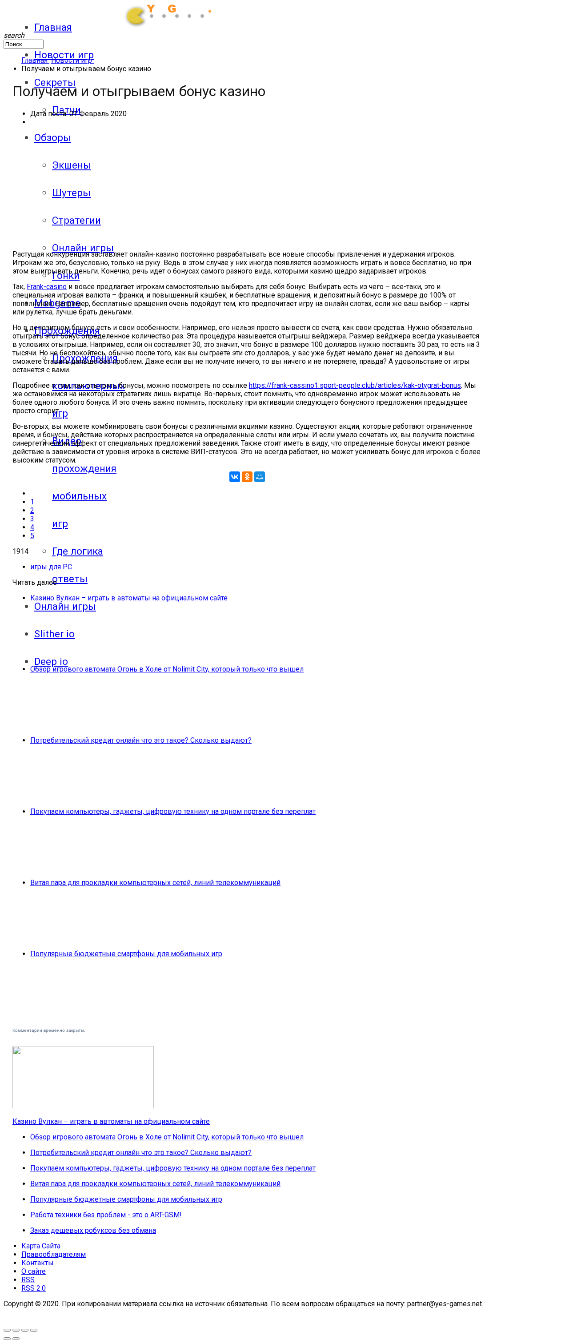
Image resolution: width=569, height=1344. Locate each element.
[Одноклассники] (247, 476)
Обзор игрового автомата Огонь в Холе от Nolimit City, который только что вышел (167, 669)
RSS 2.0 (33, 1288)
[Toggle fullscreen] (7, 1330)
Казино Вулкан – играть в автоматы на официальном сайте (129, 598)
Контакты (37, 1263)
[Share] (24, 1330)
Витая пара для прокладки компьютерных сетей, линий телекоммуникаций (155, 882)
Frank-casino (47, 286)
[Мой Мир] (259, 476)
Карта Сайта (40, 1246)
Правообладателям (53, 1254)
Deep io (51, 661)
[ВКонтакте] (234, 476)
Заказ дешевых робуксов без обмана (93, 1230)
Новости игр (64, 54)
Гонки (66, 275)
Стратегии (76, 220)
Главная (53, 27)
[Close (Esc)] (33, 1330)
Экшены (71, 165)
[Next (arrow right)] (16, 1338)
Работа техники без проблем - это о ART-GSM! (106, 1215)
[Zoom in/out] (16, 1330)
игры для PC (51, 567)
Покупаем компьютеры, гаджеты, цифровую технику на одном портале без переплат (173, 811)
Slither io (54, 634)
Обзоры (52, 137)
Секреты (55, 82)
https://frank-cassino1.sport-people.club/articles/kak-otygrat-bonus (355, 385)
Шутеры (71, 192)
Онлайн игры (83, 248)
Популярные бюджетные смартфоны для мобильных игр (126, 954)
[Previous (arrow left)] (7, 1338)
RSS (28, 1280)
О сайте (33, 1271)
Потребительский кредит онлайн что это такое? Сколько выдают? (141, 740)
